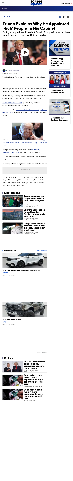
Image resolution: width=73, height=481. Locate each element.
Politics (6, 16)
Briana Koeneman (14, 70)
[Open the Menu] (3, 3)
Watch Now (66, 3)
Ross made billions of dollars (12, 102)
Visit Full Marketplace (41, 250)
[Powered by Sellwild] (44, 352)
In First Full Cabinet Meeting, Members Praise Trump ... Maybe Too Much (24, 142)
